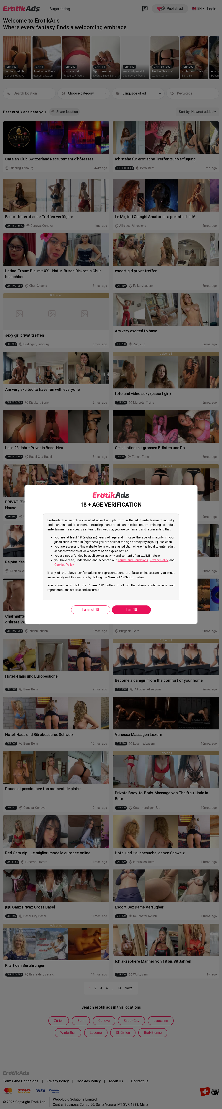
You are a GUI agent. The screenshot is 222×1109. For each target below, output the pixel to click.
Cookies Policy (64, 564)
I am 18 (131, 610)
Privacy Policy (159, 560)
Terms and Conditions (133, 560)
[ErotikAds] (111, 495)
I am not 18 (90, 610)
